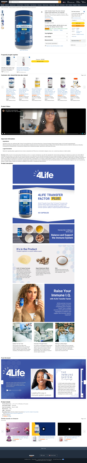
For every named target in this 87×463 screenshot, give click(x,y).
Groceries (40, 5)
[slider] (41, 133)
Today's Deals (52, 5)
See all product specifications (51, 43)
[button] (2, 5)
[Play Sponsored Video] (43, 429)
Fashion (70, 5)
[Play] (2, 133)
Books (57, 5)
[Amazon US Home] (31, 456)
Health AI (7, 5)
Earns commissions (14, 110)
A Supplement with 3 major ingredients (13, 111)
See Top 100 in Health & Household (31, 411)
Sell (66, 5)
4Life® (77, 29)
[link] (23, 61)
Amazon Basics (20, 5)
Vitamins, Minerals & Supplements (15, 7)
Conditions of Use (27, 459)
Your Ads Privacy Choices (57, 459)
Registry (75, 5)
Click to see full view (24, 50)
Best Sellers (27, 5)
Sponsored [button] (3, 420)
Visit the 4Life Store (49, 17)
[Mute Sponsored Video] (28, 434)
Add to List (73, 45)
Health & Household (4, 7)
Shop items (56, 30)
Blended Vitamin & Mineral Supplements (29, 7)
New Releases (33, 5)
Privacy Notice (34, 459)
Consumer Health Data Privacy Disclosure (44, 459)
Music (79, 5)
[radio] (2, 12)
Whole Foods (45, 5)
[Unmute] (84, 133)
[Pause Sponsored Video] (28, 432)
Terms (61, 30)
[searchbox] (35, 2)
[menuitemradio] (82, 133)
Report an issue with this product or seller (54, 45)
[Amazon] (4, 1)
